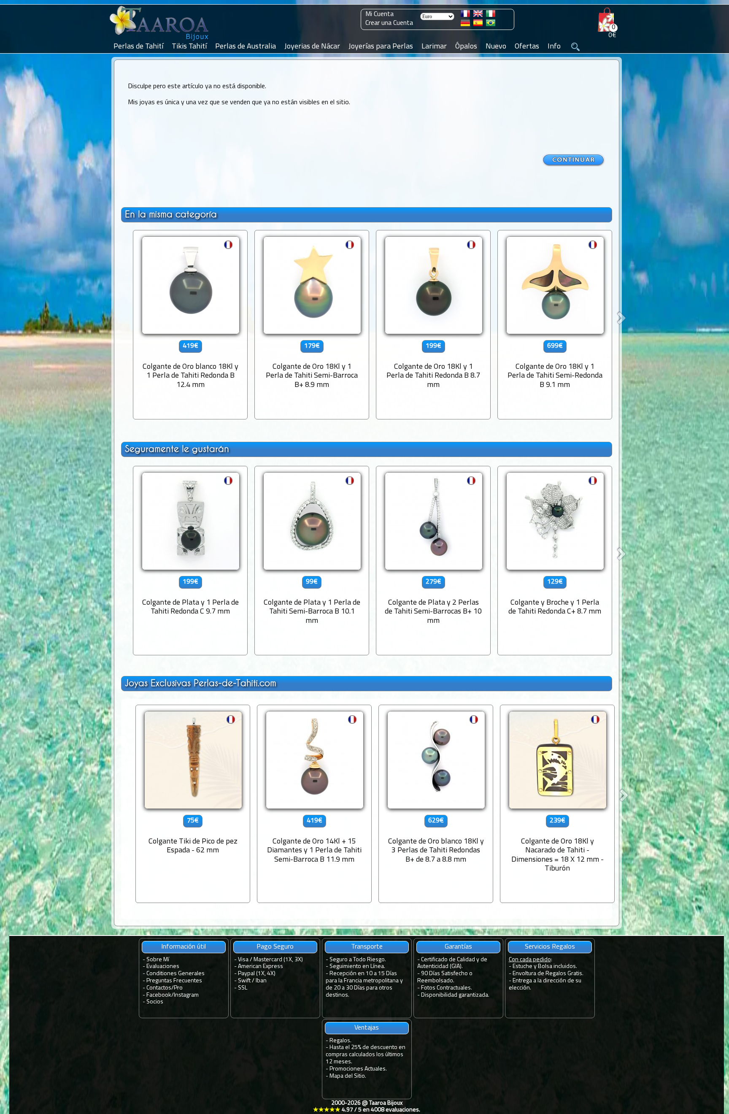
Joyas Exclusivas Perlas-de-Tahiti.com (200, 683)
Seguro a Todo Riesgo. (357, 960)
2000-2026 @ (366, 1107)
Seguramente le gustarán (177, 449)
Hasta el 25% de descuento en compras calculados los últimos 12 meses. (365, 1054)
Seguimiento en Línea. (357, 966)
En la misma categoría (171, 214)
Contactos (158, 988)
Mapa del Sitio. (347, 1076)
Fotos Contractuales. (446, 988)
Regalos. (340, 1041)
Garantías (458, 947)
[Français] (465, 15)
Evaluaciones (162, 966)
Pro (178, 988)
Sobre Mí (157, 960)
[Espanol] (478, 24)
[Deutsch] (465, 24)
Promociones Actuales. (358, 1069)
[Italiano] (490, 15)
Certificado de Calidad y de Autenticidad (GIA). (452, 963)
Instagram (186, 995)
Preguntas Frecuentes (174, 981)
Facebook (158, 995)
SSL (242, 988)
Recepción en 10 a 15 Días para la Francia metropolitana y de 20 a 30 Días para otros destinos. (364, 984)
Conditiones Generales (175, 974)
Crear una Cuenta (389, 23)
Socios (154, 1002)
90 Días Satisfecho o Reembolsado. (444, 977)
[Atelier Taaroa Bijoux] (160, 41)
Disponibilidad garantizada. (455, 995)
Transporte (367, 947)
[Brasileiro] (490, 24)
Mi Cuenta (379, 14)
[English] (478, 15)
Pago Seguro (275, 947)
